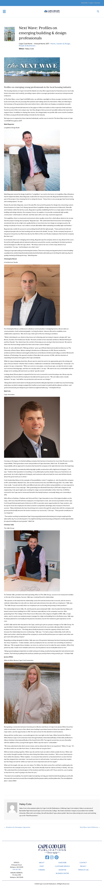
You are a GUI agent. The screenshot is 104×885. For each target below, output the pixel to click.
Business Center (62, 873)
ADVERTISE (62, 870)
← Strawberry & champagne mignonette (17, 827)
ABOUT (41, 863)
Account (97, 3)
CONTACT (83, 863)
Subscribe (84, 3)
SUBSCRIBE (62, 863)
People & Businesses (27, 46)
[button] (98, 11)
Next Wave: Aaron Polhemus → (90, 827)
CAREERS (41, 870)
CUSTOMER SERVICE (62, 866)
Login (91, 3)
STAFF (42, 866)
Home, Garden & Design (60, 44)
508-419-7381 (17, 869)
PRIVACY (83, 866)
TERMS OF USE (83, 870)
